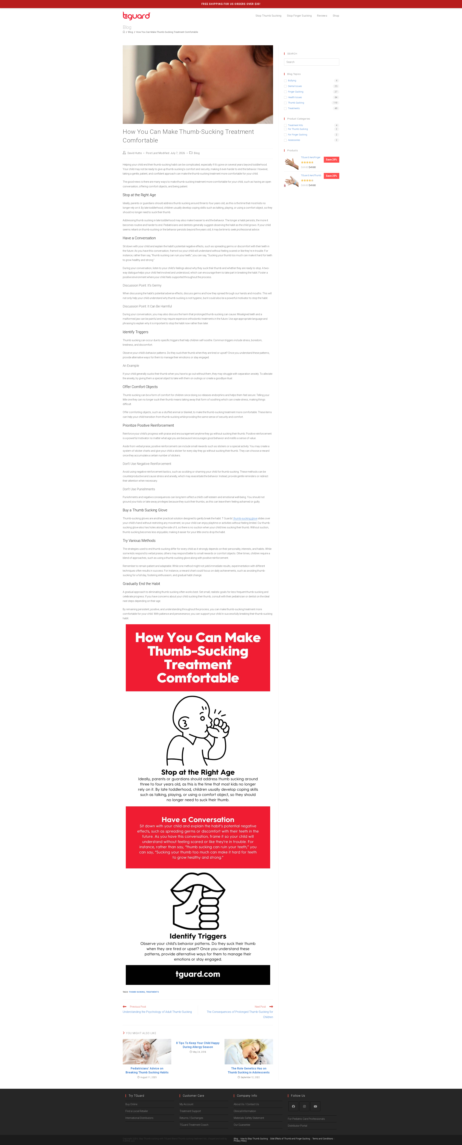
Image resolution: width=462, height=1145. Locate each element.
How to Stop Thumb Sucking (254, 1138)
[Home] (124, 32)
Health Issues (295, 97)
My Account (186, 1104)
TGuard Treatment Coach (194, 1124)
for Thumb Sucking (298, 129)
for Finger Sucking (297, 134)
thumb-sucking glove (245, 518)
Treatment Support (190, 1111)
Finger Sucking (295, 91)
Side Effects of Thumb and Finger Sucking (290, 1138)
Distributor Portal (297, 1125)
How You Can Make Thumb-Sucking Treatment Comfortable (167, 32)
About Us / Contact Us (246, 1104)
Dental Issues (295, 86)
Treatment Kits (295, 125)
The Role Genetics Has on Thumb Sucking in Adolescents (249, 1070)
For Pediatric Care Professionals (306, 1118)
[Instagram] (304, 1106)
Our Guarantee (242, 1124)
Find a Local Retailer (136, 1111)
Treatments (152, 992)
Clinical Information (245, 1111)
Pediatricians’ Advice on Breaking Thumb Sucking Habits (147, 1070)
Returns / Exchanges (191, 1118)
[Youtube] (315, 1106)
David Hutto (135, 153)
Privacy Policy (240, 1141)
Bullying (292, 80)
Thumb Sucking (137, 992)
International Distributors (139, 1118)
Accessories (294, 140)
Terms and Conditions (322, 1138)
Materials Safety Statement (249, 1118)
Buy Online (131, 1104)
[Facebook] (293, 1106)
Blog (197, 153)
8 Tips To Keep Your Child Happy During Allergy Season (197, 1045)
